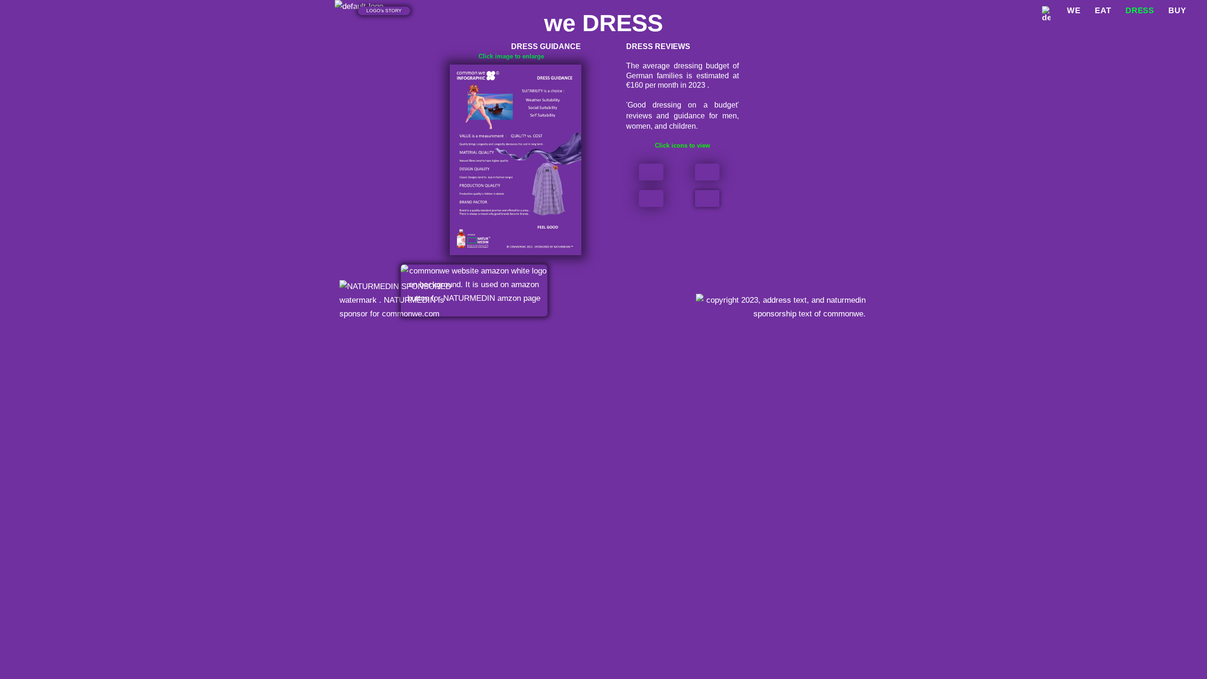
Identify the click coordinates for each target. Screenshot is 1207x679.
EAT (1103, 10)
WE (1074, 10)
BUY (1177, 10)
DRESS (1140, 10)
